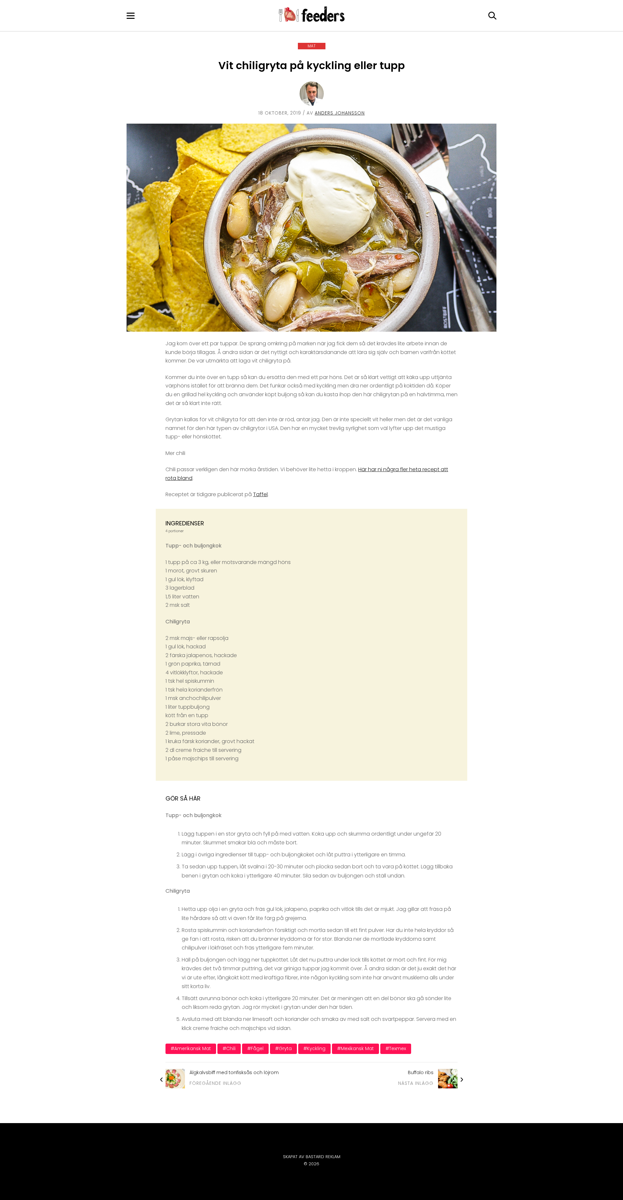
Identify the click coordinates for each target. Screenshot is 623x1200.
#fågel (255, 1048)
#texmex (395, 1048)
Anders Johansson (340, 113)
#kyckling (314, 1048)
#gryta (283, 1048)
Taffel (260, 494)
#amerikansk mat (191, 1048)
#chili (229, 1048)
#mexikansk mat (355, 1048)
